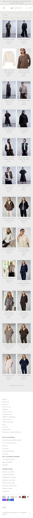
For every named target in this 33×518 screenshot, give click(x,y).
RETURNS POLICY (7, 414)
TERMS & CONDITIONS (8, 417)
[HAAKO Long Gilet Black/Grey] (9, 90)
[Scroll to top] (29, 513)
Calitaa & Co (15, 512)
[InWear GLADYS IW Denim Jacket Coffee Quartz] (24, 59)
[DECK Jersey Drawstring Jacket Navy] (24, 270)
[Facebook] (3, 508)
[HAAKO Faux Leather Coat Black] (24, 29)
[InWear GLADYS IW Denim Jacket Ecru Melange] (9, 59)
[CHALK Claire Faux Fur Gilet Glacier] (9, 268)
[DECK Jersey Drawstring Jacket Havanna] (9, 301)
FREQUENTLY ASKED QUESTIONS (11, 432)
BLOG (4, 424)
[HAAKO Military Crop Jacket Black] (9, 118)
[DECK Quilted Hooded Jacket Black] (24, 207)
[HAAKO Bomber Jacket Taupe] (24, 90)
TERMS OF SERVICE (7, 422)
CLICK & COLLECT (7, 412)
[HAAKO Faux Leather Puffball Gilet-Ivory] (9, 147)
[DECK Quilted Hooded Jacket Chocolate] (9, 207)
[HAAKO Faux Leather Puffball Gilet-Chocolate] (9, 175)
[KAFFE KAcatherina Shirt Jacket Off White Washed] (24, 237)
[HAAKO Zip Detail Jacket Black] (24, 118)
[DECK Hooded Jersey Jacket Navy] (24, 364)
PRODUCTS (5, 402)
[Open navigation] (3, 8)
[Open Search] (27, 8)
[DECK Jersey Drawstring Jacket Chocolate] (24, 301)
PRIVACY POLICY (7, 419)
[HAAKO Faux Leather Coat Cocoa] (9, 29)
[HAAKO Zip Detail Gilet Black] (24, 175)
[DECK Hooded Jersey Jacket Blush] (9, 364)
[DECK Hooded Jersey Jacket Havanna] (9, 333)
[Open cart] (30, 8)
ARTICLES (5, 427)
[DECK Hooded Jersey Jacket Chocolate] (24, 333)
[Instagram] (5, 508)
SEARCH (4, 399)
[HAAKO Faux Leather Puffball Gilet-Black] (24, 147)
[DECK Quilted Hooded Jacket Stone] (9, 237)
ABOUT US (5, 404)
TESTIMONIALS (6, 429)
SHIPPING (5, 409)
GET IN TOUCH (6, 407)
